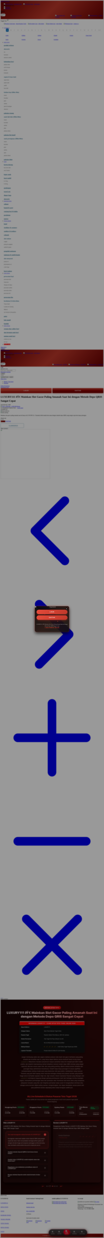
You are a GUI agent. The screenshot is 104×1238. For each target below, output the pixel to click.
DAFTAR (52, 617)
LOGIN (52, 612)
